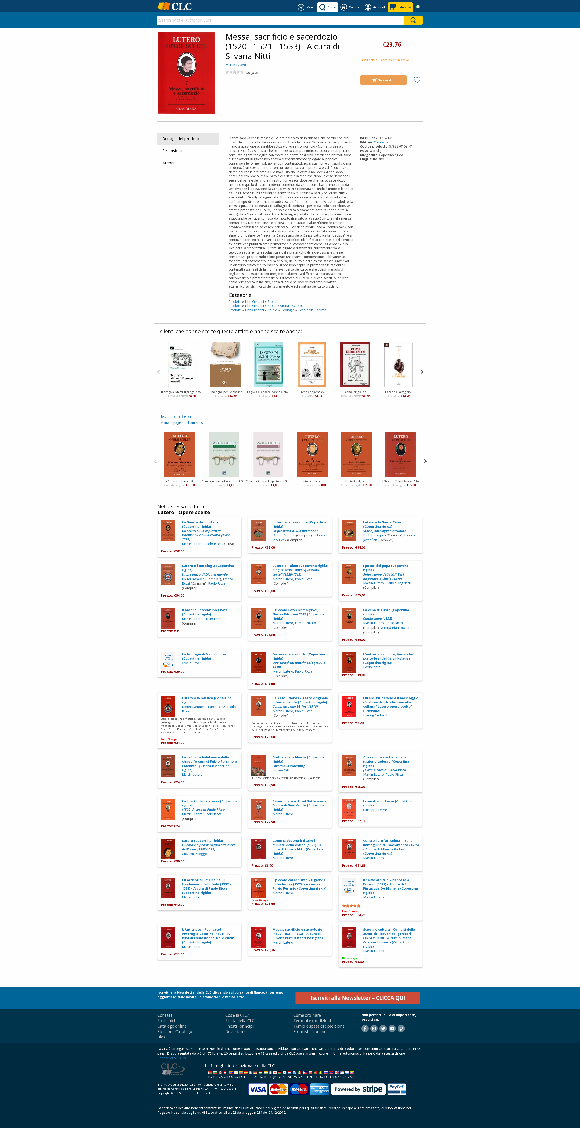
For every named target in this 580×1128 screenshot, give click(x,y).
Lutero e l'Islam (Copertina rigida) (300, 570)
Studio (272, 310)
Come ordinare (307, 1015)
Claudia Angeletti (398, 583)
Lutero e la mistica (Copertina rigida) (207, 700)
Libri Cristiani (254, 301)
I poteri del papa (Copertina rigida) (386, 572)
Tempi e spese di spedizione (319, 1026)
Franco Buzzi (215, 706)
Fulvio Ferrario (214, 619)
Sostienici (166, 1020)
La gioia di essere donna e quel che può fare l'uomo (268, 392)
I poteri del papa (356, 481)
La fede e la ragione (398, 392)
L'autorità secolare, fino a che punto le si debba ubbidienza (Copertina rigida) (388, 658)
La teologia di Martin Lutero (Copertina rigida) (205, 656)
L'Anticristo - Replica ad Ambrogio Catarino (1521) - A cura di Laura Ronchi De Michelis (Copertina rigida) (208, 935)
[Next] (422, 371)
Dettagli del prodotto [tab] (181, 138)
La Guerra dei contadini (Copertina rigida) (206, 530)
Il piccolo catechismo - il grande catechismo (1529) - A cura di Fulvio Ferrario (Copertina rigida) (299, 884)
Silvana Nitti (281, 770)
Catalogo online (172, 1026)
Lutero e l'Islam (312, 481)
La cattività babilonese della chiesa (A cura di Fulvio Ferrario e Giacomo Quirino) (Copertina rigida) (209, 763)
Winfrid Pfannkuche (395, 627)
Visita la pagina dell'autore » (182, 423)
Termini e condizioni (312, 1020)
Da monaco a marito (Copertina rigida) (299, 660)
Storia (272, 301)
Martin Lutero (235, 65)
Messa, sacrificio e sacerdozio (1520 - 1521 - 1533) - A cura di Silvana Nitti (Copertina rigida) (298, 933)
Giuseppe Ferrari (375, 810)
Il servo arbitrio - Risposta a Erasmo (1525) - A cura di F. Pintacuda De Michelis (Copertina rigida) (390, 886)
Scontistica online (309, 1031)
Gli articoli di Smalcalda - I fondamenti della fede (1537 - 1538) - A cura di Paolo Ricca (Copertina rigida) (206, 886)
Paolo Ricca (213, 544)
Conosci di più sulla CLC (175, 1058)
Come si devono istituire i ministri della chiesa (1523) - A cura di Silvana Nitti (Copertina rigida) (298, 846)
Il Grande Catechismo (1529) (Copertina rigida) (205, 612)
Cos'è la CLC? (237, 1015)
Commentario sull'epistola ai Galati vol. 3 (224, 481)
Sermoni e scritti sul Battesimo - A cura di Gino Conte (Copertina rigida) (299, 805)
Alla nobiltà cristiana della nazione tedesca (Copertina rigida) (386, 763)
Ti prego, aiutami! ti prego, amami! (182, 392)
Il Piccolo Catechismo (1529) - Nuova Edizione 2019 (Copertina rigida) (299, 614)
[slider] (234, 72)
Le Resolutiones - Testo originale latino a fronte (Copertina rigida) (300, 702)
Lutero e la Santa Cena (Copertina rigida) (384, 526)
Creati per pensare (312, 392)
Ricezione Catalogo (174, 1031)
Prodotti (235, 301)
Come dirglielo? (355, 392)
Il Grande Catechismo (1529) (400, 481)
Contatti (165, 1015)
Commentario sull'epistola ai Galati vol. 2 (268, 481)
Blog (161, 1037)
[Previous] (158, 371)
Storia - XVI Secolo (293, 305)
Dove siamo (236, 1031)
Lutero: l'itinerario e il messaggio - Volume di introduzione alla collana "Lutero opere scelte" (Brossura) (390, 704)
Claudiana (381, 142)
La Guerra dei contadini (179, 481)
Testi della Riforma (312, 310)
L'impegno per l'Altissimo (225, 392)
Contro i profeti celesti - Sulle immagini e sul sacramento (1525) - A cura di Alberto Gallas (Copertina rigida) (391, 846)
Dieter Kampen (284, 535)
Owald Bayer (191, 663)
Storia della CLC (239, 1020)
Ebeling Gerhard (375, 715)
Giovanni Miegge (194, 854)
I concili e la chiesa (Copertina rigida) (388, 803)
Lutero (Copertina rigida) (209, 844)
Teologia (287, 310)
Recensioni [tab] (172, 150)
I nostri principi (239, 1026)
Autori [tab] (168, 162)
